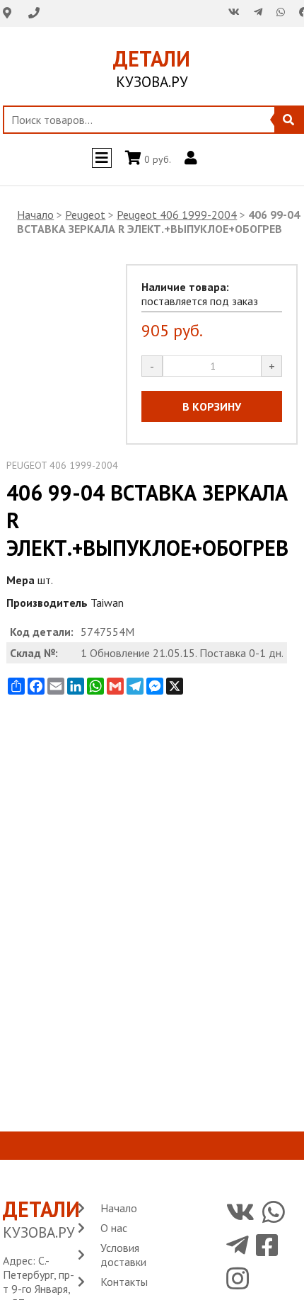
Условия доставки (123, 1255)
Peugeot (85, 214)
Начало (35, 214)
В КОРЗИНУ (211, 406)
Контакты (124, 1282)
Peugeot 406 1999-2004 (177, 214)
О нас (113, 1228)
